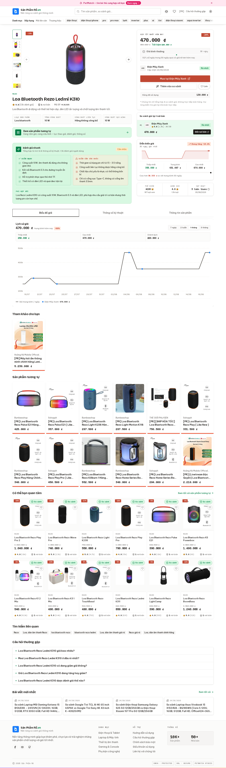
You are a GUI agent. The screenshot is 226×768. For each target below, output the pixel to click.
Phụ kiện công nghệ (109, 751)
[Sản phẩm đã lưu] (174, 11)
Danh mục (17, 20)
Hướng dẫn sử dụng (143, 732)
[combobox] (118, 11)
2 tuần (183, 227)
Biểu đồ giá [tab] (45, 212)
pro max (114, 20)
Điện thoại (104, 732)
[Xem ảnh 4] (17, 65)
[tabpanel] (113, 262)
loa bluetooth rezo (60, 632)
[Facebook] (15, 747)
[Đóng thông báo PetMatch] (212, 3)
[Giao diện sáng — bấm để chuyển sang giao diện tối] (211, 11)
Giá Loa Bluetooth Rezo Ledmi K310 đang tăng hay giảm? (51, 673)
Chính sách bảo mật (144, 742)
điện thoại (72, 20)
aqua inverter (194, 20)
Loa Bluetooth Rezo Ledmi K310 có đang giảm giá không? (51, 665)
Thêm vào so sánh (170, 86)
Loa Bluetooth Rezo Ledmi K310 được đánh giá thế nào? (50, 680)
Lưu (206, 86)
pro (104, 20)
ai (153, 20)
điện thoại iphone (89, 20)
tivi (159, 20)
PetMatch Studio (203, 763)
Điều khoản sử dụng (143, 746)
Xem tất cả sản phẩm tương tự (194, 493)
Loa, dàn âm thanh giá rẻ (112, 632)
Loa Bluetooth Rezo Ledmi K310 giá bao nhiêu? (45, 650)
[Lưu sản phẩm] (41, 507)
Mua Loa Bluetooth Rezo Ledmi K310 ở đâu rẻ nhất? (47, 658)
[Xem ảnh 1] (17, 34)
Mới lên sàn (41, 20)
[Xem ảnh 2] (17, 44)
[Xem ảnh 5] (17, 75)
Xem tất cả (205, 692)
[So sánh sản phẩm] (166, 11)
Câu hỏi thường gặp (196, 11)
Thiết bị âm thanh (108, 742)
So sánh (38, 502)
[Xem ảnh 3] (17, 54)
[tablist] (113, 213)
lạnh (125, 20)
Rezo (16, 632)
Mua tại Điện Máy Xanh (173, 78)
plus (146, 20)
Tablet (116, 732)
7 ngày (173, 227)
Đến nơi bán (200, 132)
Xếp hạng (29, 20)
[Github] (29, 747)
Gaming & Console (108, 746)
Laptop (102, 737)
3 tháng (204, 227)
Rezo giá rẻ (134, 632)
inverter (135, 20)
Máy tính (114, 737)
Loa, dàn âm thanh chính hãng (159, 632)
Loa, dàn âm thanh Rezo (35, 632)
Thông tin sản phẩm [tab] (180, 212)
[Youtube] (22, 747)
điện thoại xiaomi (174, 20)
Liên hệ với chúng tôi (144, 751)
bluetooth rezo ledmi (85, 632)
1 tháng (193, 227)
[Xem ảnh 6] (17, 85)
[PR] (181, 11)
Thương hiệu (55, 20)
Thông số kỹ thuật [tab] (113, 212)
